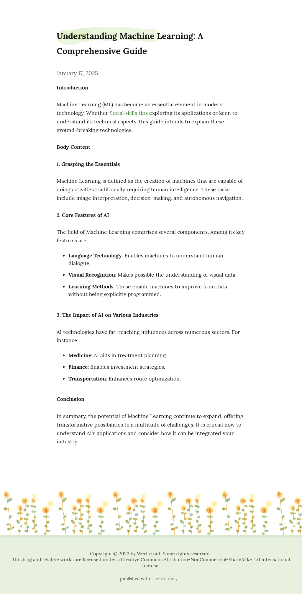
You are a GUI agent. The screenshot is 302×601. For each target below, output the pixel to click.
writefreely (167, 578)
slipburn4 (16, 9)
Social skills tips (129, 113)
